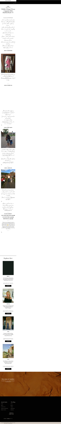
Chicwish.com (5, 122)
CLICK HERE (6, 155)
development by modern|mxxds (8, 423)
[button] (15, 2)
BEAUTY (8, 276)
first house (13, 422)
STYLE (8, 6)
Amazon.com (6, 162)
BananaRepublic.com (6, 78)
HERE (11, 162)
